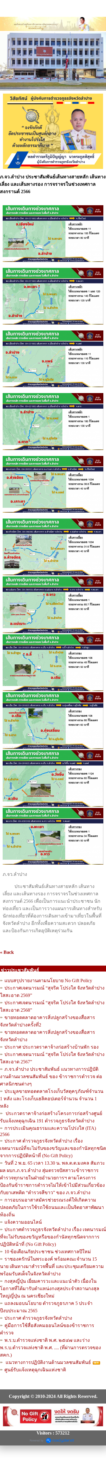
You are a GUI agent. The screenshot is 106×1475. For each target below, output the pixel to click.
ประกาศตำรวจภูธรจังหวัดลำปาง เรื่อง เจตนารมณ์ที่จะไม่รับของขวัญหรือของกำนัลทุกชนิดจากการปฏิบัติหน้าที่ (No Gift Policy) (53, 1237)
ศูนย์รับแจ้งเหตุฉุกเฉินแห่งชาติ (35, 1369)
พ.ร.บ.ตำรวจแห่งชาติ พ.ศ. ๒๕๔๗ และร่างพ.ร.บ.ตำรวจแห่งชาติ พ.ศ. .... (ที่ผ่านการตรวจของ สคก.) (50, 1347)
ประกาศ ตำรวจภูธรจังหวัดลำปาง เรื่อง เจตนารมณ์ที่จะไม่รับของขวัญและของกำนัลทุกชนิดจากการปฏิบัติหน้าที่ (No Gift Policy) (53, 1148)
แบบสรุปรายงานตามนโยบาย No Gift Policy (48, 980)
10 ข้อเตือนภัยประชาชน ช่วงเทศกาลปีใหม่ (47, 1251)
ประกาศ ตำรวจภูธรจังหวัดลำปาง (38, 1318)
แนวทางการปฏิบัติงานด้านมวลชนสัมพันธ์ (47, 1362)
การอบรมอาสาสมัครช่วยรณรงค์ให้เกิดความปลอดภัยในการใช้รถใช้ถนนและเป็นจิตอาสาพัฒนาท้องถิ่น (52, 1207)
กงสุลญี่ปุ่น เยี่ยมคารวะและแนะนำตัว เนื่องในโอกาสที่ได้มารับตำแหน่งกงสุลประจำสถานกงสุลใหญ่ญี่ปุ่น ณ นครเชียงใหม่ (49, 1288)
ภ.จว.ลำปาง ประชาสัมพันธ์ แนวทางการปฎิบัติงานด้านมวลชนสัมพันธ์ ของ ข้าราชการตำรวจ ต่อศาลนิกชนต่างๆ (51, 1076)
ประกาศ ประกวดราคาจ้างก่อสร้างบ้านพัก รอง (51, 1046)
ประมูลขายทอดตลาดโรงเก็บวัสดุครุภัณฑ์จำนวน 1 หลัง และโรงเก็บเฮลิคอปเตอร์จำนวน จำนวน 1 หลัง (51, 1099)
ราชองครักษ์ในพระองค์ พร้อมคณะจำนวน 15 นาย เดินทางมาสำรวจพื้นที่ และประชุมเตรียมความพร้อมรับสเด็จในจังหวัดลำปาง (52, 1266)
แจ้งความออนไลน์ (23, 1222)
